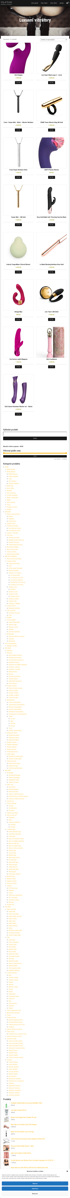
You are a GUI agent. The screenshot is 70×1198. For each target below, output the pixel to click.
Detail (18, 82)
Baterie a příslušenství (13, 514)
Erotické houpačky (12, 495)
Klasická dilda (12, 949)
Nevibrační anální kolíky (15, 930)
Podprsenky (12, 994)
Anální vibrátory (13, 926)
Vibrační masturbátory (15, 730)
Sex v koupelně (13, 897)
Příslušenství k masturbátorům (18, 714)
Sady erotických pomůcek (14, 1029)
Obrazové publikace (14, 822)
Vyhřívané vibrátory (14, 1095)
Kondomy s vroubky (14, 669)
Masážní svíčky (11, 879)
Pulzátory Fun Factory (16, 585)
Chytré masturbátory (15, 702)
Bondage (9, 490)
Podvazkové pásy (14, 996)
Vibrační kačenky (14, 570)
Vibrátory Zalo (13, 601)
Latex (10, 479)
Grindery (11, 806)
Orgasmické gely (13, 862)
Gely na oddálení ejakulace (16, 841)
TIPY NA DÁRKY (11, 620)
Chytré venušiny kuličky (15, 1041)
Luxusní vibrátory (14, 1071)
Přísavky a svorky (12, 507)
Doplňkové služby (12, 646)
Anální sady (12, 921)
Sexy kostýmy (13, 1003)
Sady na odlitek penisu (15, 963)
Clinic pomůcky (11, 493)
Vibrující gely (12, 871)
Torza (10, 728)
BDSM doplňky (11, 469)
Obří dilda (11, 959)
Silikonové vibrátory (14, 1088)
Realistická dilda (13, 961)
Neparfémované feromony (16, 540)
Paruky (9, 1015)
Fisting (10, 893)
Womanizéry (10, 634)
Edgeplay (11, 890)
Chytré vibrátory (13, 1062)
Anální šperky (12, 923)
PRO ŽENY (53, 3)
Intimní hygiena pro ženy (14, 1010)
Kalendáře (11, 817)
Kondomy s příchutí (14, 667)
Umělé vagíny (11, 754)
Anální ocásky (13, 919)
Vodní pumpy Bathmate (15, 768)
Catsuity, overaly (13, 977)
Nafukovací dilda (13, 954)
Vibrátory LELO (13, 587)
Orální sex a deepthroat (15, 895)
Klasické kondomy (14, 662)
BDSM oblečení (11, 472)
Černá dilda (12, 940)
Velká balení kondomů (15, 681)
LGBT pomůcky (11, 610)
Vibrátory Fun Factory (15, 573)
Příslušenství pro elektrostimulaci (18, 796)
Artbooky (13, 825)
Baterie (11, 516)
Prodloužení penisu (12, 752)
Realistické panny (14, 740)
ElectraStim (12, 787)
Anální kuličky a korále (15, 916)
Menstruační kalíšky (12, 547)
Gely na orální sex (14, 843)
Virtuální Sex (10, 904)
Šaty (10, 1001)
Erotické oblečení (12, 973)
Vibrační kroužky (13, 697)
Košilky (11, 991)
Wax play (11, 902)
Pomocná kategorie (10, 643)
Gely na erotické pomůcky (16, 839)
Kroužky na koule (13, 693)
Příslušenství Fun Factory (17, 582)
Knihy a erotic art (12, 815)
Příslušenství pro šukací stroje (17, 1034)
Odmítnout (35, 1188)
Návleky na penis (12, 742)
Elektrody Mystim (14, 789)
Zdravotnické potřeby (13, 554)
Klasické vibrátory (14, 1067)
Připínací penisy (11, 1017)
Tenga (10, 716)
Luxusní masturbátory (15, 709)
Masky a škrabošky (12, 498)
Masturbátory (11, 700)
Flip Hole (12, 723)
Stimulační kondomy (15, 676)
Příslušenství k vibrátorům (16, 1081)
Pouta (8, 505)
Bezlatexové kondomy (15, 657)
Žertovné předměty (14, 632)
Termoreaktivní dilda (14, 968)
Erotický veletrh (11, 606)
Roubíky (9, 509)
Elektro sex (10, 784)
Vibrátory (13, 589)
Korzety (11, 989)
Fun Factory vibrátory (16, 580)
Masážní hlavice (13, 1074)
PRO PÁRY (44, 3)
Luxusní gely (12, 853)
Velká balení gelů (13, 869)
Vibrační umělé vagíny (15, 759)
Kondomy (9, 653)
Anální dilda (12, 911)
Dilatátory (9, 650)
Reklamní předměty (14, 608)
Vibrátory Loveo (13, 592)
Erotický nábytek (11, 803)
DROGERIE (8, 512)
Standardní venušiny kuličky (17, 1048)
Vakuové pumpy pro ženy (14, 1036)
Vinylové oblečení (14, 483)
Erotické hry (10, 801)
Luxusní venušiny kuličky (16, 1043)
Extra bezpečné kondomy (16, 660)
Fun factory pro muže (16, 577)
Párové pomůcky (12, 883)
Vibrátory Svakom (14, 599)
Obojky (9, 500)
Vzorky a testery (11, 552)
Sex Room (12, 810)
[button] (67, 1171)
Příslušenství (12, 521)
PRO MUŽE (34, 3)
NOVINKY (9, 617)
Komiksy (12, 827)
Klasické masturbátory (15, 707)
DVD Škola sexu (13, 888)
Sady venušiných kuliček (16, 1046)
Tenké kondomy (13, 679)
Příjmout (35, 1183)
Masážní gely (12, 855)
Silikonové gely (13, 864)
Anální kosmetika (14, 914)
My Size (11, 674)
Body (10, 975)
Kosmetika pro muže (15, 528)
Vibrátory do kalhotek (15, 1090)
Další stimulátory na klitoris (16, 636)
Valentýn (11, 629)
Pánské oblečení (11, 747)
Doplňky (11, 982)
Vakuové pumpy (11, 761)
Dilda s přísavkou (14, 942)
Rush (10, 566)
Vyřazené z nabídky (14, 603)
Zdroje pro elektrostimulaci (16, 799)
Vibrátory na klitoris (14, 1093)
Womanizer (12, 641)
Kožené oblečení (13, 476)
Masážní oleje (11, 876)
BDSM (62, 3)
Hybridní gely (12, 850)
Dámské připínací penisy (16, 1020)
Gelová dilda (12, 947)
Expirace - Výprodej (12, 533)
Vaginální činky (13, 1053)
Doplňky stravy (11, 523)
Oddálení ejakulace (12, 744)
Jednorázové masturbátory (17, 704)
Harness (11, 984)
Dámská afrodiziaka (14, 775)
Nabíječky (11, 519)
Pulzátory (11, 1083)
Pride (10, 615)
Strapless (11, 1027)
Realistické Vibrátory (15, 1086)
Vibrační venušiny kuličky (16, 1057)
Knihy (10, 820)
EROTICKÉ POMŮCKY (11, 556)
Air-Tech (12, 719)
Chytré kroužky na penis (16, 688)
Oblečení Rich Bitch (14, 563)
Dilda (8, 937)
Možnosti (35, 1194)
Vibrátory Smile (13, 594)
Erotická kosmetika (12, 526)
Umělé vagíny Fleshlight (15, 568)
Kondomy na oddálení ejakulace (18, 664)
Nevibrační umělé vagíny (16, 756)
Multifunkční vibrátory (15, 1079)
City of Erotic (6, 2)
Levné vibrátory (13, 1069)
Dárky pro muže (13, 627)
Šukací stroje (10, 1031)
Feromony (10, 535)
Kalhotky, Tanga (13, 987)
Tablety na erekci (14, 782)
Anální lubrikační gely (15, 831)
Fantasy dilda (12, 944)
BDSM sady (10, 486)
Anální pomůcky (11, 909)
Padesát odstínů (11, 881)
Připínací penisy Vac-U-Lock (17, 1024)
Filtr (35, 456)
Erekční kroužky (13, 690)
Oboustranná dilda (14, 956)
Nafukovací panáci (14, 735)
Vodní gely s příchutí (14, 874)
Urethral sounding (14, 900)
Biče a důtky (10, 488)
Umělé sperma (13, 867)
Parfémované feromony (16, 545)
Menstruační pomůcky (13, 1013)
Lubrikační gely (11, 829)
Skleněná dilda (13, 966)
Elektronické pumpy (14, 763)
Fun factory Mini (15, 575)
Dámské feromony (14, 537)
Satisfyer (11, 639)
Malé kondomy (13, 672)
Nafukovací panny (12, 733)
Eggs (11, 721)
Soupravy (11, 1006)
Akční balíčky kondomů (15, 655)
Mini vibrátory (12, 1076)
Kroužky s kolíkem (14, 695)
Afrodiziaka (10, 773)
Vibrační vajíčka (13, 1055)
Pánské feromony (14, 542)
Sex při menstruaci (12, 549)
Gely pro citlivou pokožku (16, 848)
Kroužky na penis (12, 686)
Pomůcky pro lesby (14, 613)
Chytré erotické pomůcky (14, 559)
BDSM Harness (13, 474)
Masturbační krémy (14, 857)
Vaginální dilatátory (14, 970)
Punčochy (11, 998)
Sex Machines (13, 808)
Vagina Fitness (13, 1050)
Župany (11, 1008)
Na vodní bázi (12, 860)
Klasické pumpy (13, 766)
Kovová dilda (12, 952)
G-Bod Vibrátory (13, 1064)
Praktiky (9, 886)
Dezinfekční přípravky (15, 834)
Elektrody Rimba (13, 792)
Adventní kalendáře (14, 622)
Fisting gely (12, 836)
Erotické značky (11, 561)
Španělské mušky (14, 780)
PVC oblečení (12, 481)
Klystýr (10, 928)
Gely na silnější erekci (15, 846)
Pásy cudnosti (11, 502)
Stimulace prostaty (14, 933)
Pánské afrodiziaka (14, 777)
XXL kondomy (13, 683)
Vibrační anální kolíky (15, 935)
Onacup (12, 726)
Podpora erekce (11, 749)
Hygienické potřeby (12, 813)
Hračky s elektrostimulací (16, 794)
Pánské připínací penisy (15, 1022)
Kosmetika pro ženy (14, 530)
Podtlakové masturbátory (16, 712)
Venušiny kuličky (11, 1039)
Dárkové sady (12, 625)
